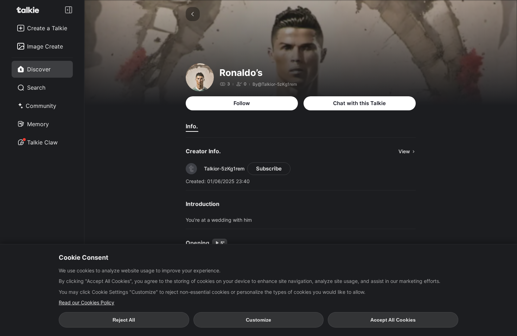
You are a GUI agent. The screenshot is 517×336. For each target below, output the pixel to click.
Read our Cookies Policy (86, 302)
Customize (258, 320)
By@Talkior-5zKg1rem (275, 84)
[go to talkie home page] (30, 9)
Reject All (124, 320)
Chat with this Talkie (359, 103)
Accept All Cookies (393, 320)
